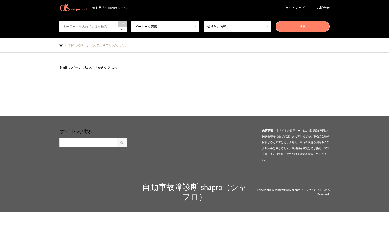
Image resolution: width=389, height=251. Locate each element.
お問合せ (323, 7)
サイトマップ (294, 7)
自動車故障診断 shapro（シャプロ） (294, 189)
